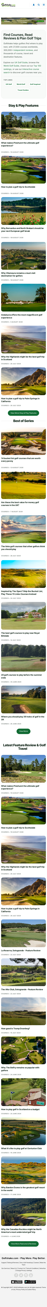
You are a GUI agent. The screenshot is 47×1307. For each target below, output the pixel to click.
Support (3, 1262)
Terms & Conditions (32, 1268)
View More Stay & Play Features (23, 413)
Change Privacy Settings (24, 1270)
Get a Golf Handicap (26, 1262)
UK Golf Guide (21, 62)
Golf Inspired (35, 84)
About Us (14, 1268)
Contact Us (21, 1268)
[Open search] (39, 5)
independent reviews (23, 50)
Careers (36, 1262)
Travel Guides (23, 90)
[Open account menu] (33, 5)
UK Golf (9, 84)
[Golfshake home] (8, 4)
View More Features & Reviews (23, 1244)
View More (23, 731)
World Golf (21, 84)
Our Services (5, 1268)
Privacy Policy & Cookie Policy (26, 1289)
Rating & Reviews (13, 1262)
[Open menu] (44, 5)
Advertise (43, 1268)
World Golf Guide (11, 66)
